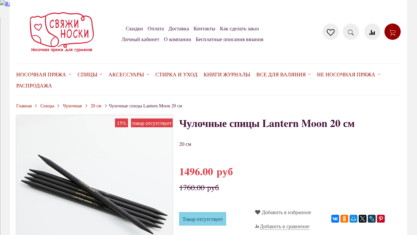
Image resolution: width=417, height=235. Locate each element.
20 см (96, 105)
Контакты (204, 28)
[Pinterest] (381, 219)
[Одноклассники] (344, 219)
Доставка (178, 28)
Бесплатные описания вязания (229, 39)
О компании (177, 39)
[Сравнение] (372, 32)
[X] (363, 219)
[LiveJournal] (372, 219)
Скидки (134, 28)
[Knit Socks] (62, 53)
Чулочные (72, 105)
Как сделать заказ (239, 28)
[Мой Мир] (353, 219)
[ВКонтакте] (335, 219)
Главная (24, 105)
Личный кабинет (140, 39)
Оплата (156, 28)
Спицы (47, 105)
